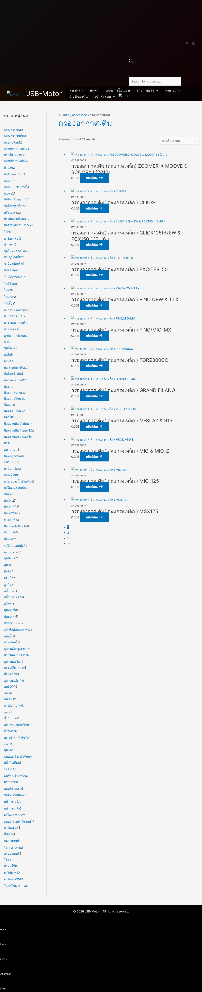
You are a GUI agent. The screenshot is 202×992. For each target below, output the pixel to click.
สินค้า (94, 90)
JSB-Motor (44, 93)
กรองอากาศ (79, 115)
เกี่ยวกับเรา (145, 90)
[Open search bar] (131, 62)
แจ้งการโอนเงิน (118, 90)
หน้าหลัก (76, 90)
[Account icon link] (193, 43)
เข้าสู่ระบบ (103, 96)
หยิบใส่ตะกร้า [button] (94, 178)
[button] (156, 90)
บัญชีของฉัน (78, 96)
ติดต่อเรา (172, 90)
